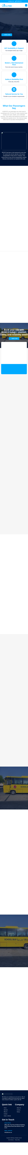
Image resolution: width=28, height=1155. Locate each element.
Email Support (8, 1130)
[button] (26, 5)
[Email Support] (3, 1131)
